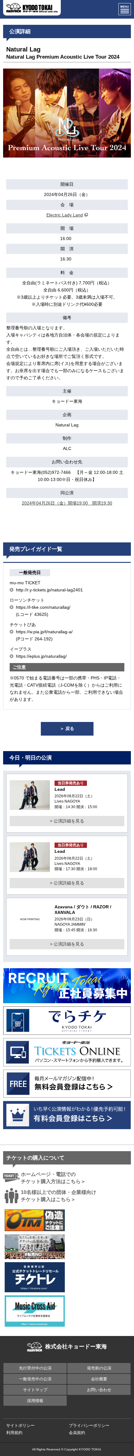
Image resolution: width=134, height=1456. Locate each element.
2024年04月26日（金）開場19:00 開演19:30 (67, 503)
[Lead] (30, 806)
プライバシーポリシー (89, 1425)
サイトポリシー (20, 1425)
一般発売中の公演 (35, 1379)
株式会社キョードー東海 (76, 1346)
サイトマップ (35, 1389)
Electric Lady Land (64, 214)
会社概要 (99, 1379)
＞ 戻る (67, 728)
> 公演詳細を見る (67, 820)
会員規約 (77, 1432)
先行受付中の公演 (35, 1368)
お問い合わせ (99, 1389)
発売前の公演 (99, 1368)
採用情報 (35, 1400)
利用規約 (14, 1432)
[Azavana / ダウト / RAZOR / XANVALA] (30, 930)
